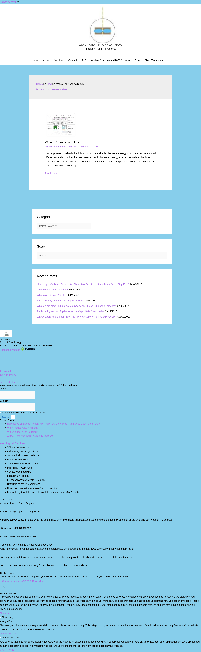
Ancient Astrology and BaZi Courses (110, 60)
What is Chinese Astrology (62, 142)
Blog (137, 60)
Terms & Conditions (11, 382)
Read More (38, 581)
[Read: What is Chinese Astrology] (60, 124)
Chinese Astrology (76, 146)
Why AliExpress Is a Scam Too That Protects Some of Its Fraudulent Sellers (77, 316)
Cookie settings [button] (10, 581)
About (46, 60)
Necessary (8, 617)
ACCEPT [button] (26, 581)
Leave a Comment (55, 146)
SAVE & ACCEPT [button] (9, 650)
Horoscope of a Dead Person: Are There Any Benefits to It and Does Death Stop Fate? (83, 284)
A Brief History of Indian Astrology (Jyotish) (60, 300)
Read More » (52, 173)
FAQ (84, 60)
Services (59, 60)
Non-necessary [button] (8, 633)
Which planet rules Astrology (52, 295)
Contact (72, 60)
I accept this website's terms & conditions (23, 412)
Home (35, 60)
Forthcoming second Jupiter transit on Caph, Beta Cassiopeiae (70, 311)
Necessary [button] (6, 613)
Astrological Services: (13, 443)
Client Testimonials (154, 60)
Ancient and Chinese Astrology (100, 45)
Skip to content (8, 2)
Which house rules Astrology (52, 289)
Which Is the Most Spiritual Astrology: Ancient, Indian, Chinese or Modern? (77, 306)
